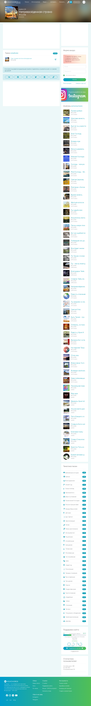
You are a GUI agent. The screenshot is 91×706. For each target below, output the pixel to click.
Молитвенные (75, 553)
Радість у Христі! (77, 332)
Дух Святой (75, 517)
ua (7, 700)
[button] (15, 17)
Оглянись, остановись (79, 325)
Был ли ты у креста (78, 126)
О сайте (44, 683)
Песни (27, 2)
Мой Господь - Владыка (80, 172)
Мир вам (74, 394)
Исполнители (36, 2)
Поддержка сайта (47, 686)
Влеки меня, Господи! (79, 363)
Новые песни (36, 683)
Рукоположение (74, 593)
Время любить (76, 195)
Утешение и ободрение (75, 613)
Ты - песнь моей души (79, 264)
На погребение (75, 557)
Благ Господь (76, 134)
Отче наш (75, 355)
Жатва (75, 525)
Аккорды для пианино (65, 688)
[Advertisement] (31, 36)
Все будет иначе (77, 248)
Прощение (75, 581)
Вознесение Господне (75, 500)
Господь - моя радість (79, 164)
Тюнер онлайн (63, 683)
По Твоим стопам (78, 256)
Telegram (35, 699)
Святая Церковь (77, 180)
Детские (75, 513)
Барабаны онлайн (64, 686)
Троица (75, 609)
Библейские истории (75, 472)
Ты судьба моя (76, 210)
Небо (75, 561)
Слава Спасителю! (78, 439)
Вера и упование (75, 496)
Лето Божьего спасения (80, 417)
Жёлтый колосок (77, 203)
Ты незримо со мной (79, 302)
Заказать (62, 2)
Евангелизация (75, 521)
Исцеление (75, 537)
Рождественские (75, 589)
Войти (75, 79)
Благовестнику (77, 432)
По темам (35, 688)
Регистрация (67, 83)
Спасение (75, 605)
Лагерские (75, 549)
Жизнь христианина (75, 529)
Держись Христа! (78, 401)
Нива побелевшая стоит (80, 378)
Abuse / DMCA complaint (49, 688)
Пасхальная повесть (79, 386)
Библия (75, 476)
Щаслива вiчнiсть (78, 118)
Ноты (34, 686)
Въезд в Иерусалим (75, 509)
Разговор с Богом (78, 187)
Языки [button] (45, 2)
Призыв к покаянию (75, 573)
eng (14, 700)
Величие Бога (75, 492)
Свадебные (75, 597)
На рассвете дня (78, 409)
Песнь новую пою (78, 225)
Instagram (35, 697)
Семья (75, 601)
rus (10, 700)
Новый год (75, 565)
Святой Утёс (76, 310)
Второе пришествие (75, 504)
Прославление (75, 577)
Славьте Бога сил (78, 424)
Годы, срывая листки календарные (21, 58)
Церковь (75, 621)
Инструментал (75, 533)
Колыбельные (75, 541)
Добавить (53, 2)
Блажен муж (75, 141)
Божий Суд (75, 484)
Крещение (75, 545)
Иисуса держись (77, 149)
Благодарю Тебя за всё (80, 271)
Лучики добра (76, 111)
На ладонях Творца (79, 348)
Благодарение (75, 480)
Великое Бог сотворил (80, 340)
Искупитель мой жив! (79, 218)
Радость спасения (78, 294)
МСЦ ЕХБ (22, 15)
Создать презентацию (65, 691)
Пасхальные (75, 569)
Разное (75, 585)
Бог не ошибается (78, 233)
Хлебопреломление (75, 617)
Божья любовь (75, 488)
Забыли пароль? (81, 83)
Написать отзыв (46, 691)
